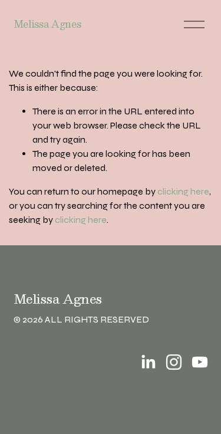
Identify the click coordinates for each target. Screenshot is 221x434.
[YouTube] (200, 362)
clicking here (183, 191)
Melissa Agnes (47, 24)
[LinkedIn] (148, 362)
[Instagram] (174, 362)
